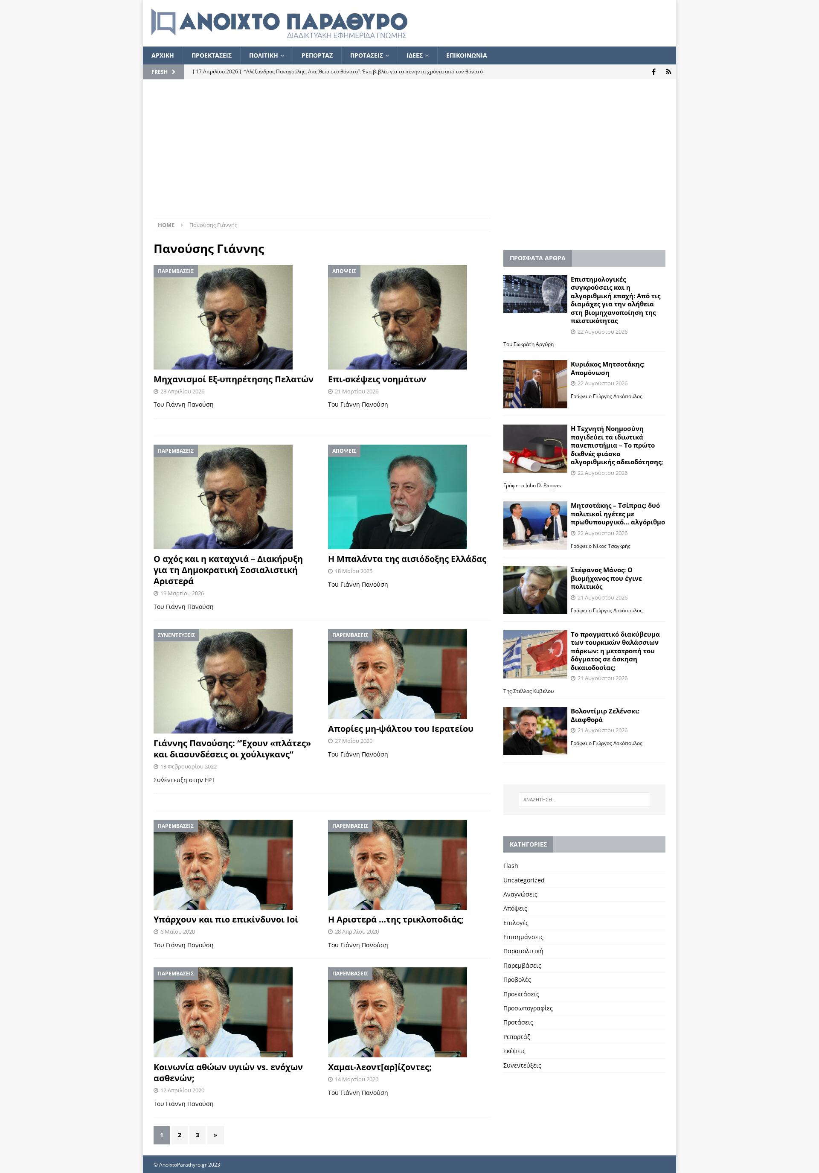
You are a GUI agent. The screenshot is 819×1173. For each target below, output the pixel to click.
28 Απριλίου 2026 (182, 391)
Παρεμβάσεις (522, 965)
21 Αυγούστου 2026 (602, 597)
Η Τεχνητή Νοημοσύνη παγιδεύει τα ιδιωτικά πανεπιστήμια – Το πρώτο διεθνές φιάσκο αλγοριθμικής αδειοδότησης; (617, 445)
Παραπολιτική (523, 951)
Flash (510, 866)
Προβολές (517, 979)
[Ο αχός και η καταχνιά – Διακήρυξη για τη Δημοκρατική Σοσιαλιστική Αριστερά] (235, 497)
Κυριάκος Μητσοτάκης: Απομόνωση (608, 368)
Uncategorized (524, 880)
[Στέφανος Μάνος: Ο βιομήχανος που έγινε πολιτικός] (535, 590)
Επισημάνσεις (523, 937)
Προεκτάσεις (521, 994)
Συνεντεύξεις (522, 1065)
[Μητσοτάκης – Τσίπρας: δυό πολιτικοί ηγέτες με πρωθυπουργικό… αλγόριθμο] (535, 525)
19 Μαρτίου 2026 (182, 593)
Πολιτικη (263, 55)
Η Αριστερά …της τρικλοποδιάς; (396, 919)
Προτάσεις (518, 1022)
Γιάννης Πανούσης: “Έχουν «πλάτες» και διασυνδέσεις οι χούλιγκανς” (232, 748)
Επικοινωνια (466, 55)
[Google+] (668, 71)
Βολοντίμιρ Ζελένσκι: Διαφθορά (605, 715)
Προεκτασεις (212, 55)
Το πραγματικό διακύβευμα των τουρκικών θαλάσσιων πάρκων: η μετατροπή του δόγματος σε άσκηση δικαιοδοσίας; (615, 651)
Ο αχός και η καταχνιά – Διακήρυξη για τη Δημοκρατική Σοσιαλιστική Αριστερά (228, 570)
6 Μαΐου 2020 (177, 931)
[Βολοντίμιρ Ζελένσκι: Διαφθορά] (535, 731)
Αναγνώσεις (520, 894)
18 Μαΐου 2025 (353, 571)
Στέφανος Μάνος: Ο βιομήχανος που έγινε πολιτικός (606, 578)
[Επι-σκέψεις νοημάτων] (409, 317)
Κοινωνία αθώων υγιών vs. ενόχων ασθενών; (228, 1072)
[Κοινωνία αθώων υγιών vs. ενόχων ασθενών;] (235, 1012)
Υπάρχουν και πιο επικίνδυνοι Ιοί (226, 919)
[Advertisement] (409, 154)
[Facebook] (653, 71)
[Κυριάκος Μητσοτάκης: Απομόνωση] (535, 384)
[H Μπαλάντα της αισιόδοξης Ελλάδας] (409, 497)
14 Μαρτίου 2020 (356, 1079)
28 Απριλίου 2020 (357, 931)
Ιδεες (415, 55)
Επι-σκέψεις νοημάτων (377, 379)
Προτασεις (366, 55)
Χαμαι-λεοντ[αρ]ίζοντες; (380, 1067)
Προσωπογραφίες (528, 1008)
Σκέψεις (514, 1051)
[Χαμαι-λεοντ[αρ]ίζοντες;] (409, 1012)
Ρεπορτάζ (516, 1037)
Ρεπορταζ (317, 55)
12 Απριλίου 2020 (182, 1090)
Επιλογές (516, 923)
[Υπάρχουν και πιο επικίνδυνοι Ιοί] (235, 865)
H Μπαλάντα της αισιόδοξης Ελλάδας (407, 559)
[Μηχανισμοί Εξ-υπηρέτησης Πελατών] (235, 317)
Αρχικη (162, 55)
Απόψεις (515, 908)
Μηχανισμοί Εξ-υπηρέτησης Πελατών (234, 379)
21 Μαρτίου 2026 (356, 391)
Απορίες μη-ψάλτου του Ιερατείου (400, 728)
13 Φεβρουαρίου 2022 (188, 766)
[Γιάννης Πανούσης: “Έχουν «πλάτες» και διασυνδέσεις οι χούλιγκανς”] (235, 681)
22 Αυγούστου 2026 (602, 331)
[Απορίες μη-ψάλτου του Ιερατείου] (409, 674)
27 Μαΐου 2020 (353, 741)
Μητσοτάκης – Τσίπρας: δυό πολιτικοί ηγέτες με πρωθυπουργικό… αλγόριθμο (618, 513)
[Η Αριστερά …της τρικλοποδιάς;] (409, 865)
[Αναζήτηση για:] (584, 799)
